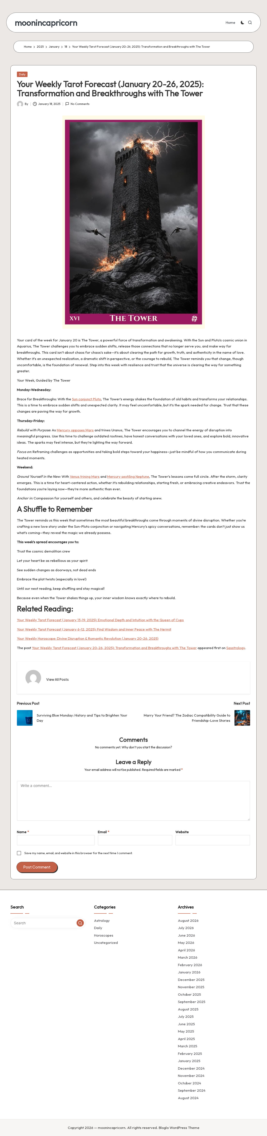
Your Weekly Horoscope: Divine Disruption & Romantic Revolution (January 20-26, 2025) (87, 638)
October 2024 (189, 1083)
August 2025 (188, 1009)
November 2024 (191, 1075)
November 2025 (191, 987)
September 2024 (191, 1090)
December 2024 (191, 1068)
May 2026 (186, 942)
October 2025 (189, 994)
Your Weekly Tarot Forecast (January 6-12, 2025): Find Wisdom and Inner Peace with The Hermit (94, 629)
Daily (22, 74)
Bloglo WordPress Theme (179, 1127)
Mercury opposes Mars (75, 430)
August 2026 (188, 920)
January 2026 (189, 972)
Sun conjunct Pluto (86, 399)
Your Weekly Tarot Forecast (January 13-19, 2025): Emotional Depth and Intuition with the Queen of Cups (100, 620)
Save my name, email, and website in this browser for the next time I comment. (78, 853)
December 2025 (191, 979)
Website (182, 832)
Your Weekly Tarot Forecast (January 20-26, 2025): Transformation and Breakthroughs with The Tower (114, 648)
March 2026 (187, 957)
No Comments (80, 104)
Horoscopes (103, 935)
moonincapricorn (46, 22)
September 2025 (191, 1001)
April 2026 (186, 950)
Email (103, 832)
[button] (57, 679)
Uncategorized (106, 942)
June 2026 (186, 935)
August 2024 (188, 1098)
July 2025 (186, 1016)
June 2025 (186, 1024)
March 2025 (187, 1046)
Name (23, 832)
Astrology (102, 920)
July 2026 (186, 928)
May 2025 (186, 1031)
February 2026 (190, 965)
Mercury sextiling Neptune (128, 476)
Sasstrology (235, 648)
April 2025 (186, 1038)
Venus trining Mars (84, 476)
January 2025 (189, 1061)
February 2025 (190, 1053)
